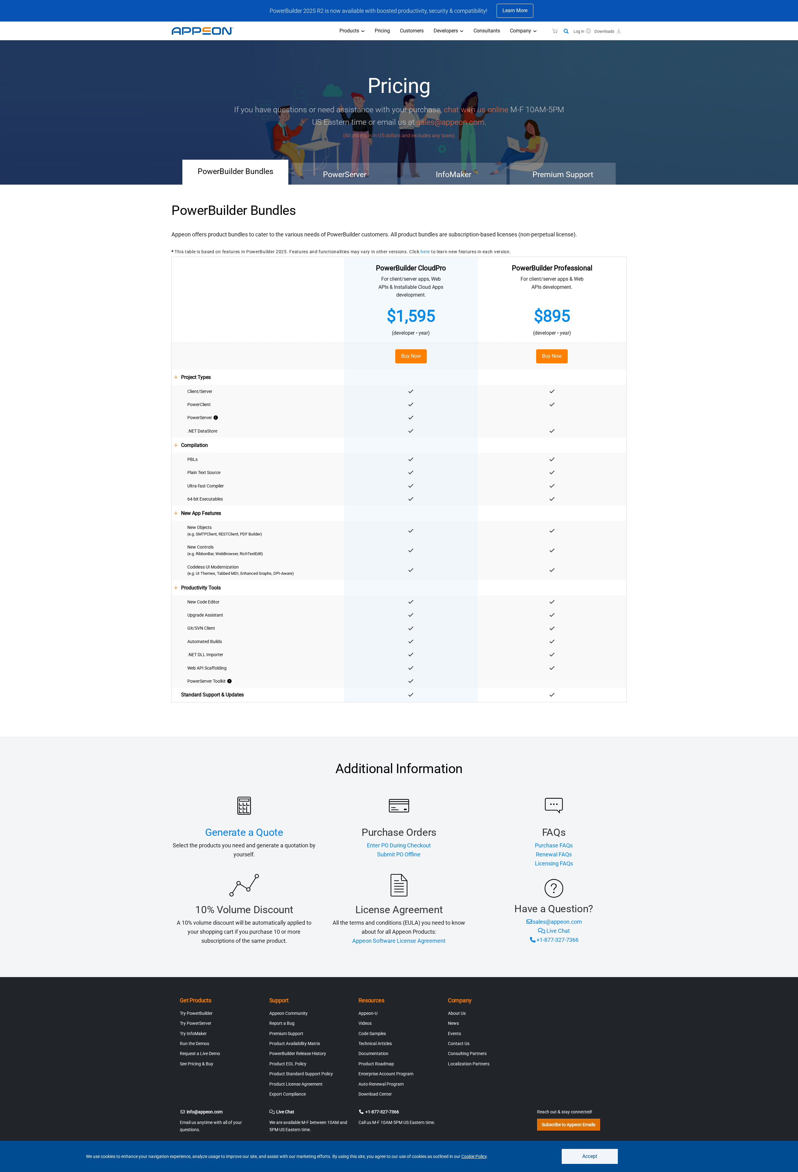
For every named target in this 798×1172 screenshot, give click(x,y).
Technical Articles (375, 1043)
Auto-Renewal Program (381, 1084)
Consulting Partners (467, 1053)
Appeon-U (367, 1013)
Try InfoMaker (193, 1033)
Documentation (373, 1053)
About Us (457, 1013)
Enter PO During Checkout (399, 845)
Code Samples (372, 1033)
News (453, 1023)
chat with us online (476, 109)
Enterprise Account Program (385, 1073)
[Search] (566, 31)
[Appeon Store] (551, 30)
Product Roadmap (376, 1063)
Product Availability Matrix (294, 1043)
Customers (412, 31)
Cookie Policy (474, 1156)
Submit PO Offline (399, 854)
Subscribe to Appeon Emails (568, 1124)
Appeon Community (288, 1013)
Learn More (514, 10)
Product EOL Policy (287, 1063)
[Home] (205, 31)
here (425, 251)
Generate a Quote (244, 832)
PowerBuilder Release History (297, 1053)
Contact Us (458, 1043)
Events (454, 1033)
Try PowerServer (195, 1023)
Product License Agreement (296, 1084)
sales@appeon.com (450, 122)
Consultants (487, 31)
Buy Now (411, 356)
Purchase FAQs (554, 845)
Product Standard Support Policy (301, 1073)
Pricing (382, 31)
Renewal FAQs (554, 854)
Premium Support (286, 1033)
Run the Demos (194, 1043)
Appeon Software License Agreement (398, 940)
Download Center (375, 1094)
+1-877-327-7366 (557, 940)
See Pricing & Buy (196, 1063)
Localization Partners (468, 1063)
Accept (589, 1156)
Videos (365, 1023)
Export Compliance (287, 1094)
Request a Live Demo (200, 1053)
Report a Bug (282, 1023)
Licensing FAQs (554, 863)
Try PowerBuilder (196, 1013)
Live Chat (558, 930)
